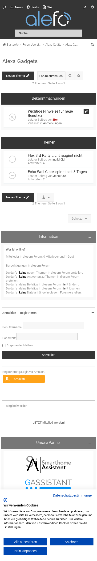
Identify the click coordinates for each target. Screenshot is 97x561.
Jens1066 (59, 176)
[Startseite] (48, 19)
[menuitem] (16, 7)
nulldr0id (59, 159)
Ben (55, 119)
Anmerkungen (52, 123)
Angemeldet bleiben (20, 345)
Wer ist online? (15, 249)
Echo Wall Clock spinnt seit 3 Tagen (57, 172)
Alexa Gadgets (20, 61)
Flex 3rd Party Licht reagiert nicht (55, 155)
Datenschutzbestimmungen (73, 495)
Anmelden (9, 312)
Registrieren (28, 312)
